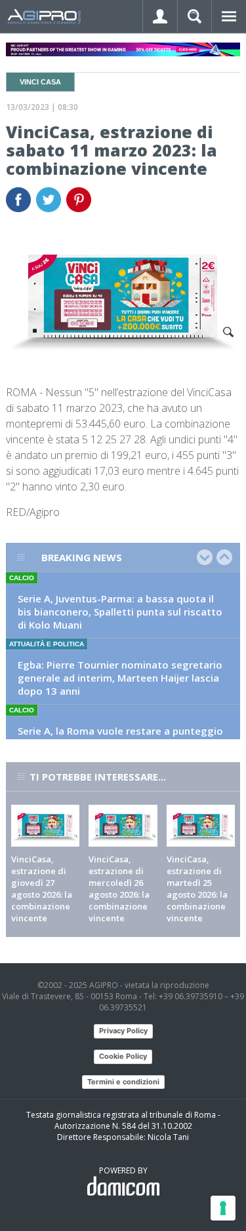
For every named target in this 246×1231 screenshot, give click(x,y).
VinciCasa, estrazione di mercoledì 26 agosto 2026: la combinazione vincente (119, 888)
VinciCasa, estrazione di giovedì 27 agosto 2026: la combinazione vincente (41, 888)
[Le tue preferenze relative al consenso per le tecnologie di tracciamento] (223, 1208)
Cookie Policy (123, 1056)
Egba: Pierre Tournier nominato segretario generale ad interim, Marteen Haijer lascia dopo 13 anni (120, 677)
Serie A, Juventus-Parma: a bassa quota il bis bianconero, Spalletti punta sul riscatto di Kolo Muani (120, 611)
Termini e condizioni (123, 1081)
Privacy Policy (123, 1030)
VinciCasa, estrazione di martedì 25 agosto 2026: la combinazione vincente (197, 888)
